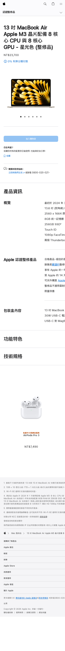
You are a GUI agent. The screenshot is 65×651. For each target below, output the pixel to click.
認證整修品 (9, 12)
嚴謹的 (56, 264)
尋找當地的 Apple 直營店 (26, 598)
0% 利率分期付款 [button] (26, 61)
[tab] (21, 116)
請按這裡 (43, 517)
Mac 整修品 (16, 533)
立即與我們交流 (16, 172)
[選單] (61, 4)
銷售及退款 (31, 613)
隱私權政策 (8, 613)
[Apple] (5, 532)
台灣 (5, 604)
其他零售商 (43, 598)
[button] (45, 4)
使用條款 (19, 613)
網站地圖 (42, 613)
